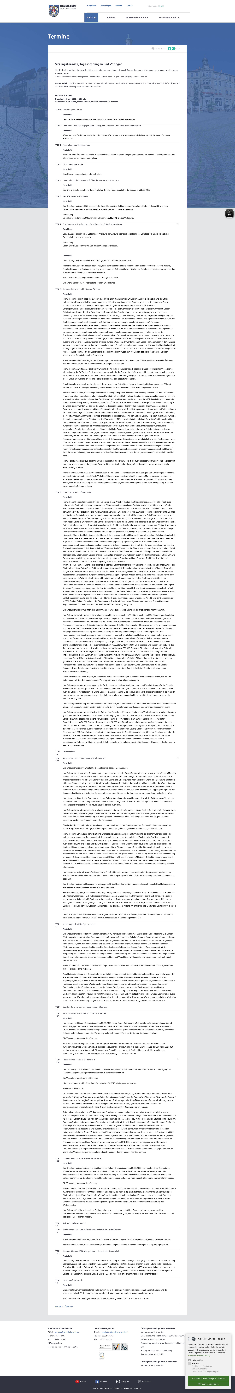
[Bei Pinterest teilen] (173, 48)
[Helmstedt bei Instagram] (118, 1381)
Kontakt (130, 5)
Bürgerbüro (91, 5)
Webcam (118, 5)
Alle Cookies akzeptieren (208, 1384)
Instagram (125, 1381)
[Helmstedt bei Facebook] (97, 1381)
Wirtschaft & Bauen (137, 17)
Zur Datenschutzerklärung (199, 1355)
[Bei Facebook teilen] (169, 48)
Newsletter (146, 1381)
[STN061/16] (178, 1059)
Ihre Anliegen (105, 5)
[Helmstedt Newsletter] (140, 1381)
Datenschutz (128, 1388)
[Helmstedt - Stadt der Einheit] (63, 17)
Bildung (111, 17)
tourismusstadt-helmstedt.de (115, 1332)
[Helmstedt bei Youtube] (77, 1381)
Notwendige (197, 1360)
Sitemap (138, 1388)
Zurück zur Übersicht (64, 1306)
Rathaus (91, 17)
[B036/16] (178, 758)
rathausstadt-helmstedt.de (67, 1332)
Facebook (103, 1381)
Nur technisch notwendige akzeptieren (208, 1378)
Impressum (117, 1388)
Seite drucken (159, 48)
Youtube (83, 1381)
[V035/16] (178, 224)
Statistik (196, 1363)
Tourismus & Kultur (169, 17)
